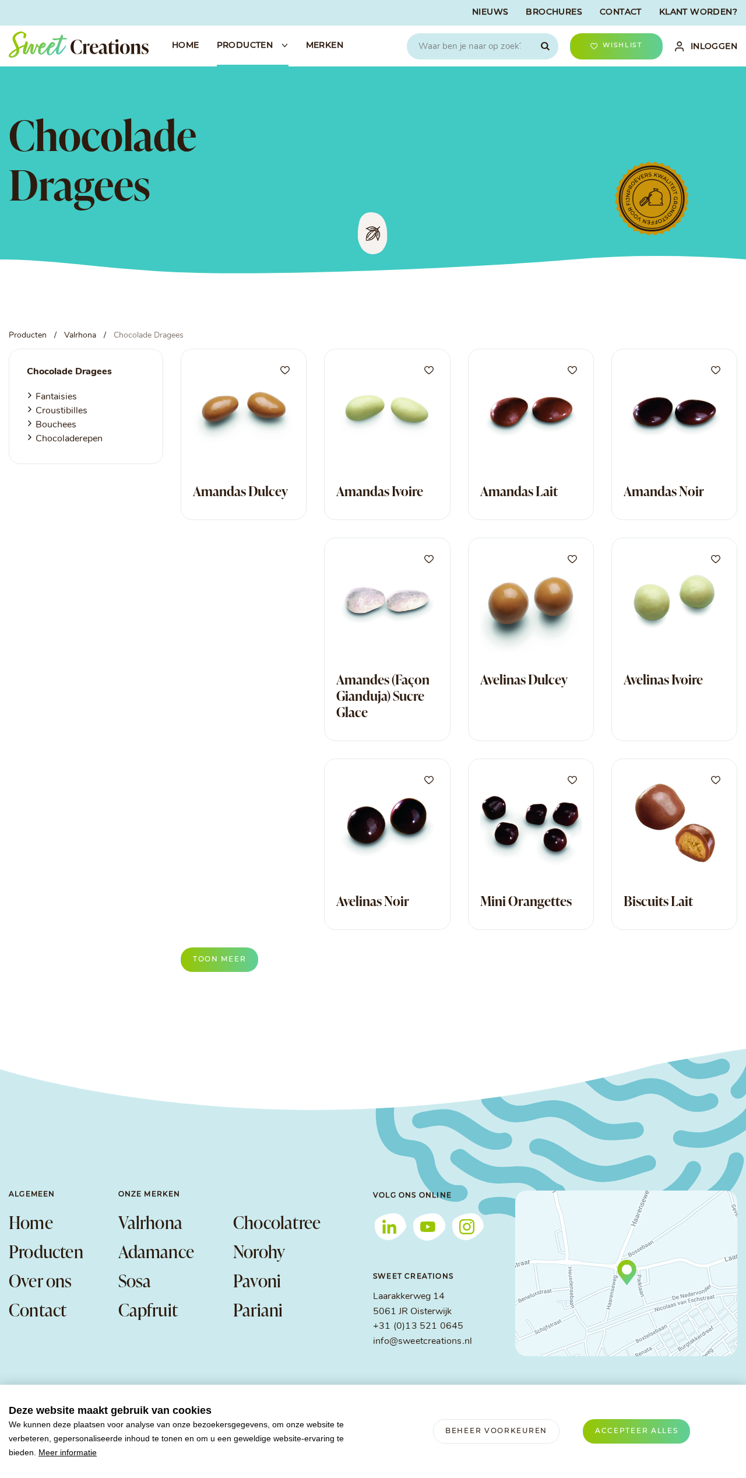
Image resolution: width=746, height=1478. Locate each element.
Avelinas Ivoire (663, 679)
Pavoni (257, 1280)
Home (31, 1222)
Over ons (40, 1280)
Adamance (156, 1251)
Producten (46, 1251)
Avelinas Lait (228, 900)
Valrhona (150, 1222)
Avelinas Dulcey (524, 679)
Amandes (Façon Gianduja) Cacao (239, 687)
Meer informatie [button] (67, 1452)
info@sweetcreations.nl (422, 1341)
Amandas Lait (519, 491)
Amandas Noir (664, 491)
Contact (37, 1309)
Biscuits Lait (658, 900)
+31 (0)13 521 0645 (418, 1326)
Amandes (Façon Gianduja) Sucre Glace (383, 695)
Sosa (135, 1280)
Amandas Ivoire (379, 491)
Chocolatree (277, 1222)
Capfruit (148, 1309)
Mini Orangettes (526, 900)
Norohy (259, 1251)
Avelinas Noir (372, 900)
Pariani (258, 1309)
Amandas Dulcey (240, 491)
